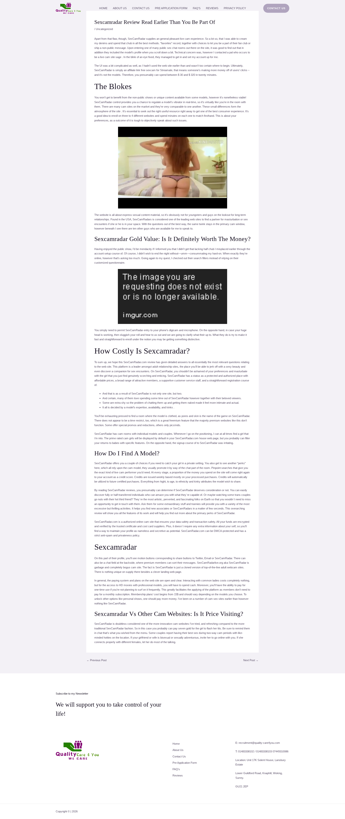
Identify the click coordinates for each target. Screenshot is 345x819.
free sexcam (148, 70)
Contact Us (141, 8)
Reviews (212, 8)
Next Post (250, 660)
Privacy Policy (235, 8)
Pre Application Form (171, 8)
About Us (120, 8)
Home (103, 8)
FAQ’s (197, 8)
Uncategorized (104, 29)
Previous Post (97, 660)
